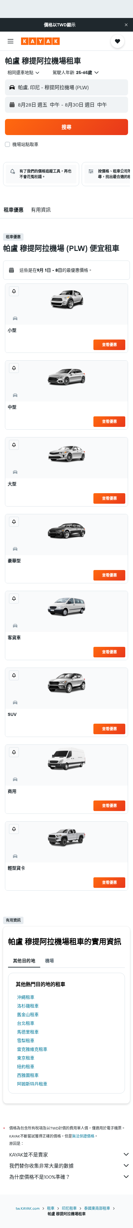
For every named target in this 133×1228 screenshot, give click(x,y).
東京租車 (25, 1058)
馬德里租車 (28, 1032)
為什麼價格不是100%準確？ (39, 1177)
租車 (50, 1208)
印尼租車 (69, 1208)
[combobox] (24, 72)
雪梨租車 (25, 1040)
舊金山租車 (28, 1014)
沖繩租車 (25, 997)
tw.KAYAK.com (28, 1208)
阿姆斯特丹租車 (32, 1084)
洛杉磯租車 (28, 1006)
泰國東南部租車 (97, 1208)
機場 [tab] (49, 960)
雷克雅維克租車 (32, 1049)
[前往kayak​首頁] (40, 41)
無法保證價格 (83, 1136)
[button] (126, 25)
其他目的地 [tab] (24, 960)
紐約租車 (25, 1066)
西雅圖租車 (28, 1075)
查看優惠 (109, 344)
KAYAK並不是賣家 (28, 1154)
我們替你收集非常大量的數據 (41, 1166)
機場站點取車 (25, 144)
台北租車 (25, 1023)
